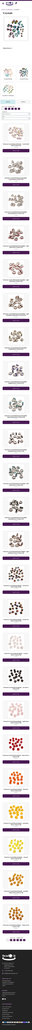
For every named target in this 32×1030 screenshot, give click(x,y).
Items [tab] (8, 102)
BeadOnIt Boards (10, 1024)
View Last (4, 106)
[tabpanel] (16, 523)
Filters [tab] (23, 102)
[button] (3, 4)
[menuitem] (9, 1006)
